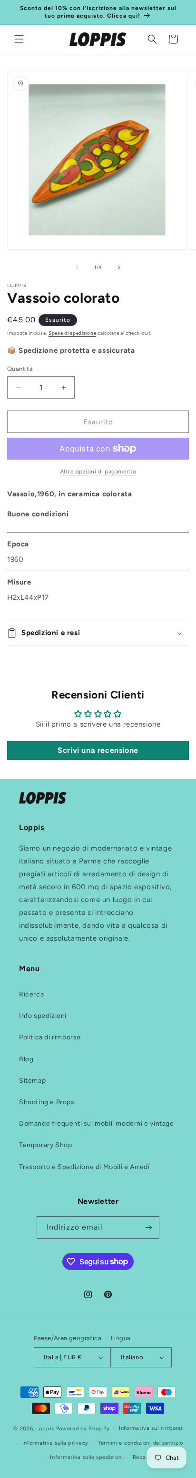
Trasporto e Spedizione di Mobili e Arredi (84, 1167)
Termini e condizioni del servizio (140, 1443)
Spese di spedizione (72, 333)
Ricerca (31, 994)
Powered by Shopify (83, 1429)
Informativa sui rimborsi (151, 1428)
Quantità (20, 368)
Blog (26, 1059)
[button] (19, 39)
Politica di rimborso (50, 1037)
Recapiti (144, 1457)
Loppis (46, 1429)
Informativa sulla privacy (55, 1443)
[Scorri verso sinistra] (77, 267)
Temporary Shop (45, 1145)
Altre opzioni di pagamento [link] (98, 471)
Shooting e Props (47, 1102)
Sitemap (32, 1081)
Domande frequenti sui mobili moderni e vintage (96, 1123)
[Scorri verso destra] (118, 267)
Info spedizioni (43, 1016)
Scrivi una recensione (98, 750)
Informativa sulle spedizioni (86, 1457)
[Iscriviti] (148, 1227)
